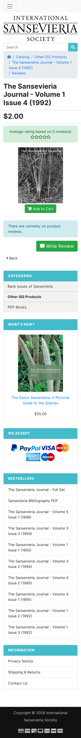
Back (13, 258)
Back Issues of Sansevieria (30, 286)
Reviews (19, 73)
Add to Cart (42, 208)
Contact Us (17, 683)
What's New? (21, 324)
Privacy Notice (20, 661)
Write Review (59, 246)
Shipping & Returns (24, 672)
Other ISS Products (50, 57)
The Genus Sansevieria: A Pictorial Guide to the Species (40, 400)
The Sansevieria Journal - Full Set (36, 489)
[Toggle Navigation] (10, 6)
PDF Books (17, 307)
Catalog (22, 57)
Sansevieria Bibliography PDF (33, 500)
